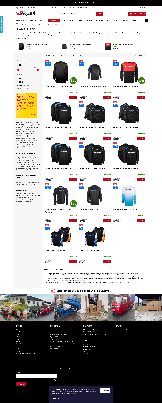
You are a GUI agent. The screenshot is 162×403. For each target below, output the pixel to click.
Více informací (71, 393)
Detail (73, 97)
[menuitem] (21, 21)
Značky (18, 356)
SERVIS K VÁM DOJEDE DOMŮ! (25, 153)
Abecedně (82, 55)
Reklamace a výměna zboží (57, 334)
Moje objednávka (54, 337)
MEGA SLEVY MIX (21, 190)
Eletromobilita (20, 351)
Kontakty (52, 332)
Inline (17, 334)
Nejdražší (72, 55)
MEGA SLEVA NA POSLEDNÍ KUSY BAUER (26, 176)
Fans (17, 349)
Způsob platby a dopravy (56, 346)
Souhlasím (105, 391)
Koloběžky (19, 344)
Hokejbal (18, 332)
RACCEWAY (84, 3)
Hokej (17, 329)
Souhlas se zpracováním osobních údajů (61, 344)
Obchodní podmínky (55, 339)
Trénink (18, 337)
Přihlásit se (20, 384)
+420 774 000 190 (121, 329)
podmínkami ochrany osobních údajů (45, 380)
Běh (17, 346)
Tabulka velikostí (54, 349)
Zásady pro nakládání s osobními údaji (61, 341)
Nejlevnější (62, 55)
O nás (51, 329)
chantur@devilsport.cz (123, 332)
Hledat (99, 14)
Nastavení (56, 398)
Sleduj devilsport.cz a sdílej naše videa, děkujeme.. (84, 291)
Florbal (18, 339)
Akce (22, 60)
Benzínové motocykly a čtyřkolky (25, 353)
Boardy (18, 341)
